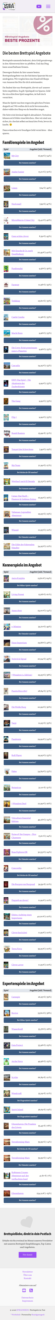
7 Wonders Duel (19, 803)
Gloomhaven (18, 1193)
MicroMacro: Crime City (23, 220)
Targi (14, 723)
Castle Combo (18, 317)
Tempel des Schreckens (22, 449)
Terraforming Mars (21, 1141)
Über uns (27, 1275)
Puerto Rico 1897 (19, 691)
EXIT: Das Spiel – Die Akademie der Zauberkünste (21, 383)
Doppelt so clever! (20, 900)
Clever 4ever (17, 964)
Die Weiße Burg (19, 707)
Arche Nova (17, 1061)
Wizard (15, 530)
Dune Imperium (19, 642)
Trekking (16, 300)
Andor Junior (18, 171)
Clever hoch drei (19, 932)
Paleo (14, 771)
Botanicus (16, 787)
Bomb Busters (18, 433)
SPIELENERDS (22, 1310)
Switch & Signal (19, 659)
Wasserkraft (17, 1029)
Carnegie (16, 997)
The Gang (16, 401)
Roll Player (17, 755)
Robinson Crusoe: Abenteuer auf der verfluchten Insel (20, 1176)
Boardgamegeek (38, 1314)
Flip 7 (14, 417)
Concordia (16, 868)
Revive (15, 1013)
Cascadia (16, 365)
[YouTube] (39, 6)
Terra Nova (17, 948)
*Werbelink (15, 1314)
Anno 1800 (17, 610)
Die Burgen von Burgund (23, 884)
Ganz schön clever (20, 236)
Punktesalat (17, 268)
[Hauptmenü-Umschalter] (48, 6)
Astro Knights (18, 578)
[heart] (27, 1223)
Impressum (27, 1300)
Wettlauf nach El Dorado (23, 481)
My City (15, 155)
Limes (14, 188)
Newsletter (27, 1271)
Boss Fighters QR (20, 852)
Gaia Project (17, 1045)
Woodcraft (17, 1093)
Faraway (15, 284)
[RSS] (31, 1290)
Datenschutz (27, 1297)
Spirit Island (17, 1109)
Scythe (15, 1077)
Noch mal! (16, 204)
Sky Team (16, 465)
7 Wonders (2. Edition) (22, 675)
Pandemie (16, 739)
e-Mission (16, 626)
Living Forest (18, 594)
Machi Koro (17, 333)
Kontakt (27, 1278)
